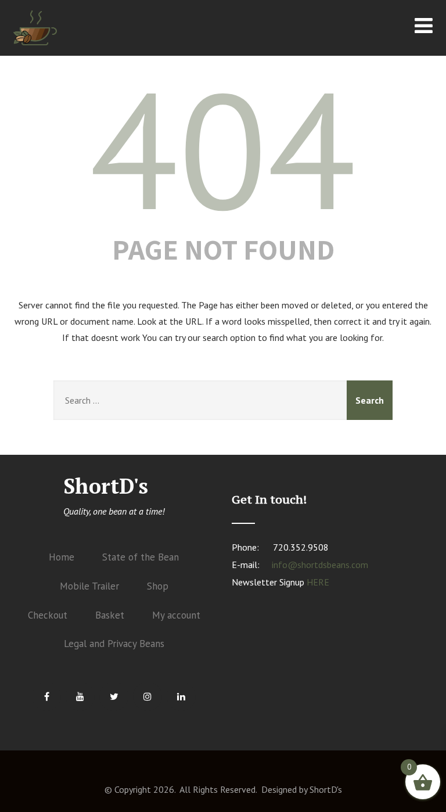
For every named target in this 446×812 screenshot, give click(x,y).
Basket (109, 615)
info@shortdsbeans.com (320, 564)
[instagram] (147, 696)
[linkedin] (181, 696)
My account (176, 615)
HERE (318, 582)
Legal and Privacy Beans (114, 643)
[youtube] (80, 696)
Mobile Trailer (89, 586)
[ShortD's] (35, 47)
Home (61, 557)
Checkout (47, 615)
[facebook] (46, 696)
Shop (157, 586)
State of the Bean (140, 557)
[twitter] (113, 696)
